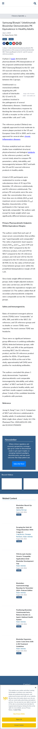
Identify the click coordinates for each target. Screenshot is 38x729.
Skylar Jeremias (28, 536)
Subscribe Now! (19, 464)
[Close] (35, 687)
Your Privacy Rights (19, 714)
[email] (17, 43)
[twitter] (7, 43)
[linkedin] (10, 43)
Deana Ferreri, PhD (11, 35)
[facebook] (4, 43)
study (13, 59)
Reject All (19, 719)
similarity (31, 152)
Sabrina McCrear (21, 510)
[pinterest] (13, 43)
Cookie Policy (17, 710)
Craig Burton (20, 534)
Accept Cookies (19, 725)
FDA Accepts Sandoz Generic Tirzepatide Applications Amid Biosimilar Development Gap (25, 558)
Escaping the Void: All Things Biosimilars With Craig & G (24, 530)
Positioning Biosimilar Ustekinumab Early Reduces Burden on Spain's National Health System (24, 614)
